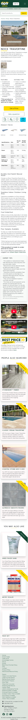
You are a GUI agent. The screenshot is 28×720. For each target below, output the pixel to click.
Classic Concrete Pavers (9, 676)
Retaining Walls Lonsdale (9, 690)
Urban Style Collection (18, 252)
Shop (7, 18)
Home (3, 18)
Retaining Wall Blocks (8, 685)
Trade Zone (5, 658)
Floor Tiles (5, 682)
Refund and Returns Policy (10, 671)
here (15, 350)
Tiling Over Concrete (8, 684)
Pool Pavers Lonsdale (8, 695)
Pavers (4, 674)
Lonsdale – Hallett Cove (14, 8)
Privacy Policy (6, 670)
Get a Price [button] (14, 108)
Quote (4, 663)
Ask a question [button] (14, 114)
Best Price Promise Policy (9, 665)
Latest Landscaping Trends (10, 689)
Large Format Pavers (8, 677)
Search (24, 13)
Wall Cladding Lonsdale (9, 697)
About (4, 661)
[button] (4, 34)
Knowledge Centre (7, 660)
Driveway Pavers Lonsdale (10, 692)
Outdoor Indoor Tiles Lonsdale (11, 694)
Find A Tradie (6, 657)
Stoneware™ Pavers (8, 681)
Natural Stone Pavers (8, 679)
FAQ (3, 666)
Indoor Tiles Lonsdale (8, 698)
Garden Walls (6, 687)
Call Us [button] (16, 3)
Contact (4, 668)
